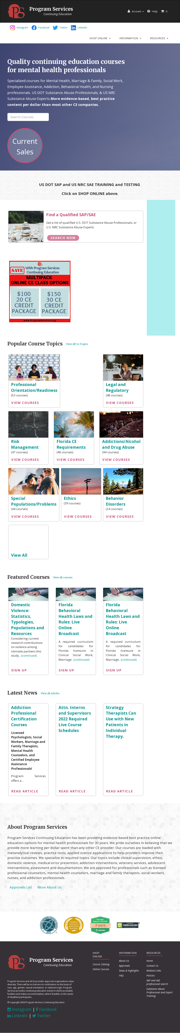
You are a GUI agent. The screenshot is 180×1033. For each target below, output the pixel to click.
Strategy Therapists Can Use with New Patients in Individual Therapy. (121, 722)
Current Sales (24, 146)
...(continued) (28, 655)
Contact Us (152, 965)
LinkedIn (19, 1015)
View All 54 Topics (77, 344)
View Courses (25, 403)
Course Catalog (101, 964)
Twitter (43, 1015)
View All (19, 555)
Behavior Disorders (115, 501)
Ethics (70, 498)
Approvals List (21, 887)
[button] (100, 38)
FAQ (121, 975)
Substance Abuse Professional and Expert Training (159, 992)
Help (154, 11)
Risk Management (25, 444)
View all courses (62, 577)
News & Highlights (129, 970)
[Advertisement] (161, 267)
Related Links (153, 970)
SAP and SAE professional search (157, 982)
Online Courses (101, 969)
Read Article (24, 791)
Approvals (124, 965)
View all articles (50, 693)
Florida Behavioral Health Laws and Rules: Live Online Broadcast (75, 619)
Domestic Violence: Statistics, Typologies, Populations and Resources (27, 619)
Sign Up (19, 670)
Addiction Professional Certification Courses (24, 716)
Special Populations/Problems (33, 501)
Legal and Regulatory (117, 387)
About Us (124, 960)
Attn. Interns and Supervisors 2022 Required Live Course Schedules (75, 719)
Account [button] (136, 11)
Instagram (21, 1009)
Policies (150, 975)
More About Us (49, 887)
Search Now (63, 238)
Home (149, 960)
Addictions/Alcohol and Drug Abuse (121, 444)
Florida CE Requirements (71, 444)
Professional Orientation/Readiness (34, 387)
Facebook (47, 1009)
